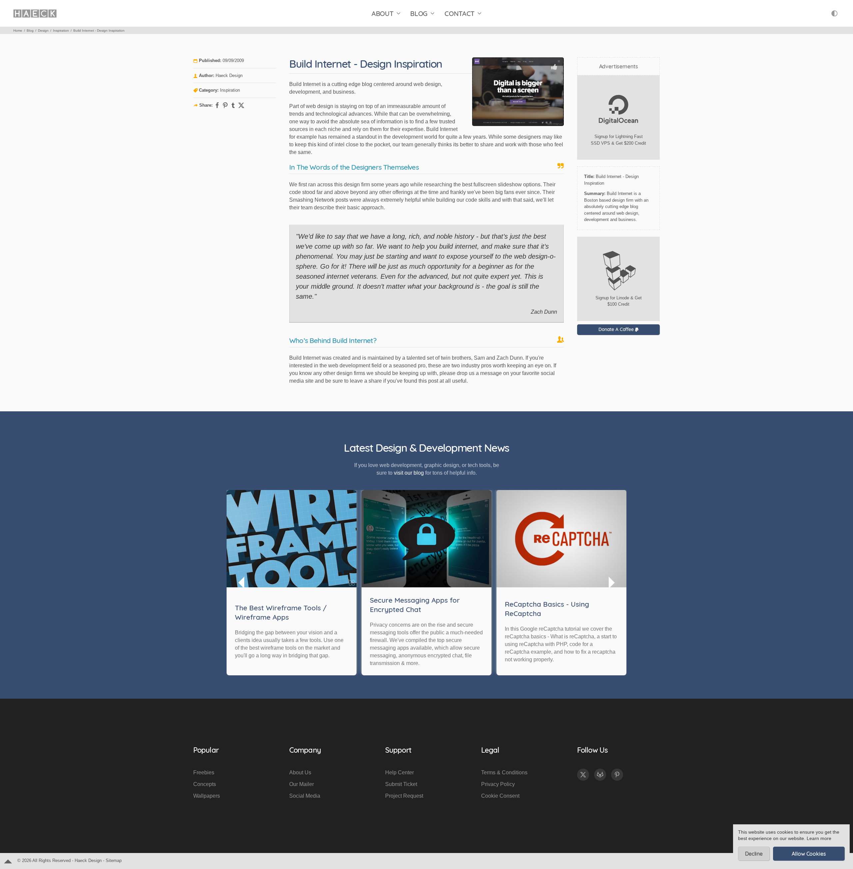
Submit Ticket (401, 784)
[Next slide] (611, 582)
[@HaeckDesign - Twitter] (583, 775)
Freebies (203, 772)
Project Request (404, 796)
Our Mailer (301, 784)
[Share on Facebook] (217, 105)
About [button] (383, 13)
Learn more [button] (819, 838)
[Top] (8, 861)
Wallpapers (206, 796)
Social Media (304, 796)
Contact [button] (459, 13)
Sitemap (114, 860)
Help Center (399, 772)
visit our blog (409, 473)
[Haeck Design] (35, 13)
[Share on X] (241, 105)
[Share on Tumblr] (233, 105)
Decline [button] (754, 853)
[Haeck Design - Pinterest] (617, 775)
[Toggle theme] (834, 13)
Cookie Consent (500, 796)
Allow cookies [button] (809, 853)
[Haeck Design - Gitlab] (600, 775)
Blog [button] (418, 13)
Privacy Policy (498, 784)
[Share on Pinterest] (225, 105)
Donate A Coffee (616, 329)
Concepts (204, 784)
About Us (300, 772)
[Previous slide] (242, 582)
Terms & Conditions (504, 772)
